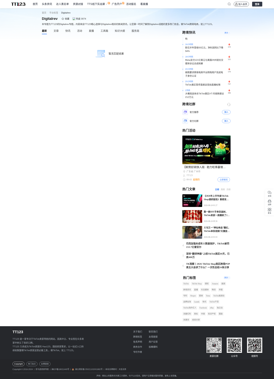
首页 (35, 4)
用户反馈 (153, 341)
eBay (212, 308)
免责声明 (137, 341)
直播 (196, 290)
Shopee (193, 296)
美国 (223, 284)
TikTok (186, 284)
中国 (203, 314)
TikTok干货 (214, 302)
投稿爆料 (153, 347)
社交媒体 (205, 290)
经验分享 (196, 320)
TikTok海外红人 (189, 308)
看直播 (144, 4)
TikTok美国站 (218, 296)
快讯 (204, 302)
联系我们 (153, 331)
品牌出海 (187, 302)
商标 (196, 314)
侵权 (207, 284)
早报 (221, 290)
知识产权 (212, 314)
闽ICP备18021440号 (60, 369)
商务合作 (137, 347)
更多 (226, 33)
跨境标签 (137, 336)
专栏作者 (137, 352)
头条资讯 (47, 4)
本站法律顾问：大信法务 (115, 369)
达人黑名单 (62, 4)
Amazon (215, 284)
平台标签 (53, 13)
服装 (221, 314)
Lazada (196, 302)
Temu (208, 296)
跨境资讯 (187, 290)
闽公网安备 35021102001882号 (89, 369)
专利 (185, 296)
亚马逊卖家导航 (42, 369)
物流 (214, 290)
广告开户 (117, 4)
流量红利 (187, 314)
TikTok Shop (197, 284)
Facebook (203, 308)
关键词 (186, 320)
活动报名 (131, 4)
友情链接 (153, 336)
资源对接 (78, 4)
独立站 (220, 308)
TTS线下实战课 (96, 4)
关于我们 (137, 331)
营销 (201, 296)
